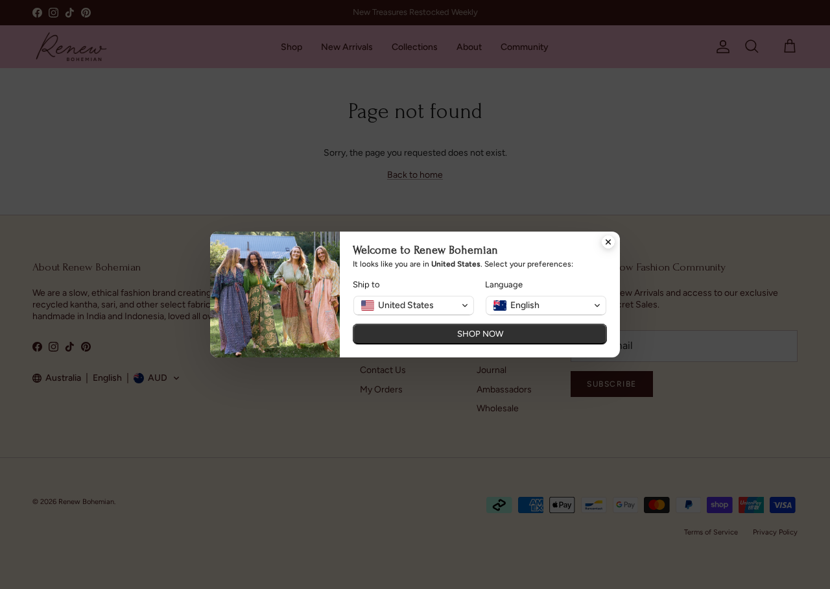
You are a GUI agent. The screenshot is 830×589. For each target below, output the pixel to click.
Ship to (366, 284)
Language (504, 284)
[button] (414, 305)
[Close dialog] (608, 243)
